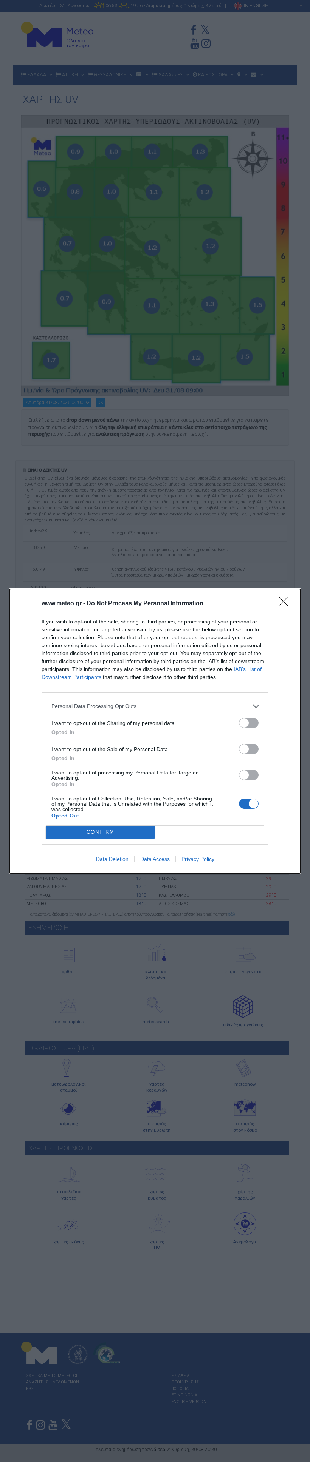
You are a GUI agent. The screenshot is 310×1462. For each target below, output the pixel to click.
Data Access (155, 859)
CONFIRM (101, 832)
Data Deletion (112, 859)
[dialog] (155, 731)
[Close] (286, 604)
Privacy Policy (197, 859)
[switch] (249, 723)
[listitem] (155, 706)
